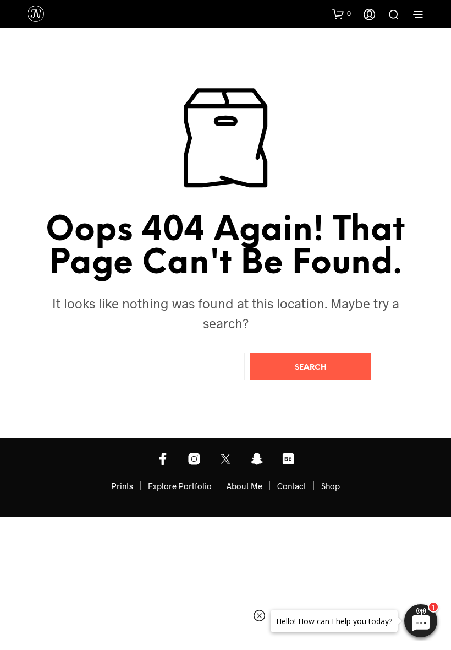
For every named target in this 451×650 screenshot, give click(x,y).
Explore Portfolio (180, 486)
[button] (341, 13)
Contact (291, 486)
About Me (244, 486)
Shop (330, 486)
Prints (122, 486)
